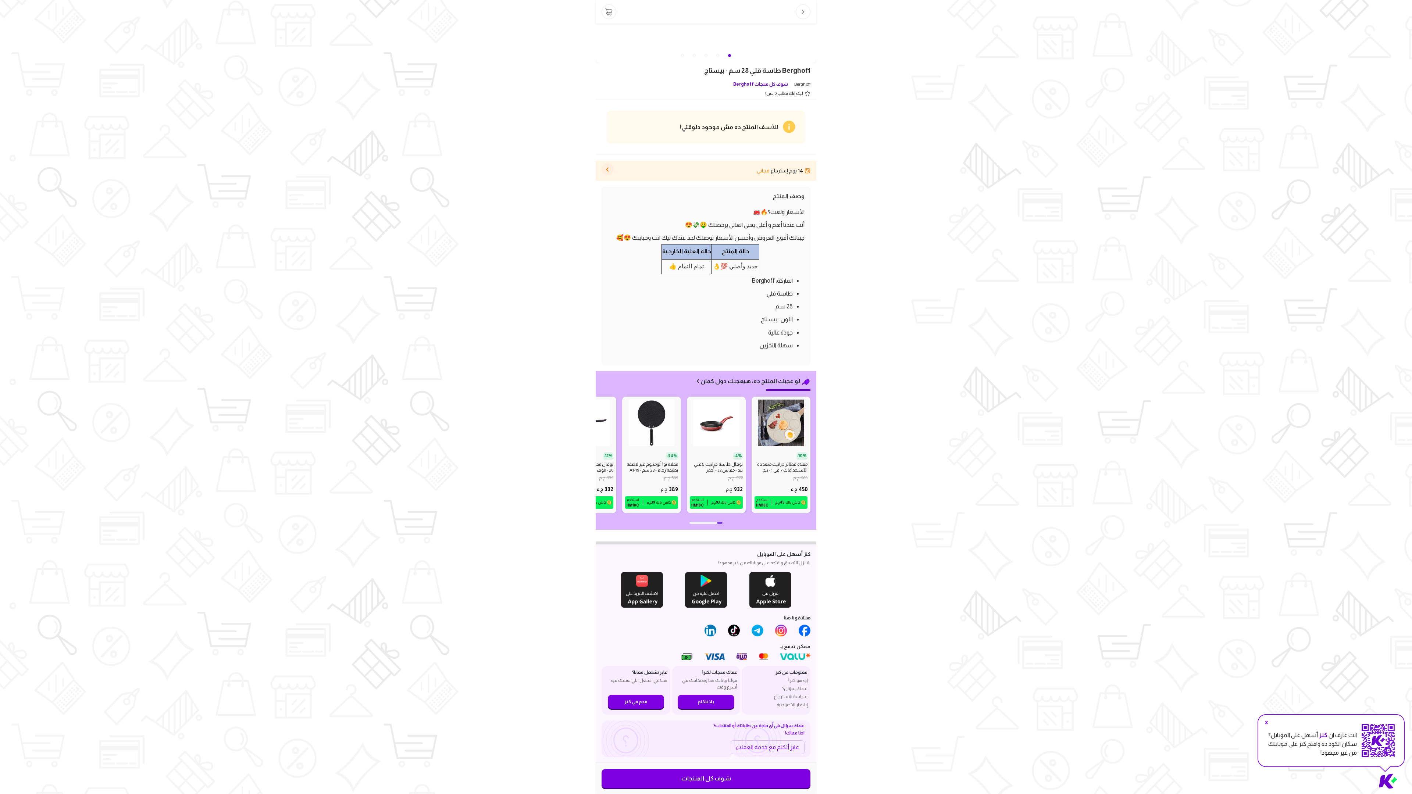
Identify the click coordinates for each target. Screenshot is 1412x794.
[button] (682, 55)
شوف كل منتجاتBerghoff (760, 84)
